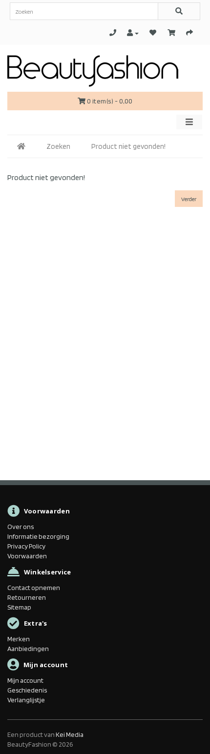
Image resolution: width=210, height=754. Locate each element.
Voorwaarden (27, 556)
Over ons (20, 526)
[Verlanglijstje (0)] (152, 33)
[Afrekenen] (189, 33)
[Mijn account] (133, 33)
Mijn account (25, 680)
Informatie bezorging (38, 536)
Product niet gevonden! (128, 146)
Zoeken (58, 146)
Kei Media (70, 734)
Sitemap (19, 607)
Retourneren (26, 597)
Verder (188, 199)
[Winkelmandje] (171, 33)
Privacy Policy (26, 546)
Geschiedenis (27, 690)
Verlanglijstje (26, 700)
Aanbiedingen (28, 648)
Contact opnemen (33, 587)
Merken (18, 639)
